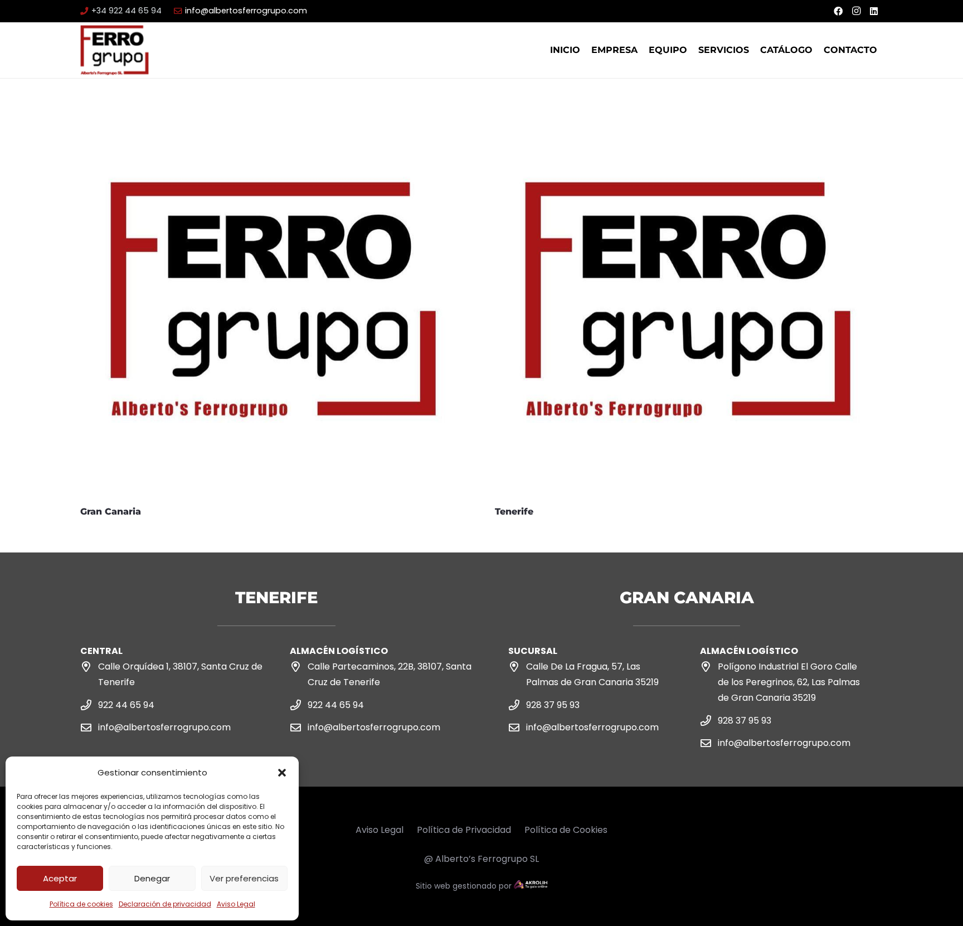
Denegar (152, 878)
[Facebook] (838, 11)
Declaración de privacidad (165, 904)
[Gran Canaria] (274, 121)
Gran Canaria (110, 511)
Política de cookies (81, 904)
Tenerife (514, 511)
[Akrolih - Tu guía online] (530, 885)
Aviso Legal (236, 904)
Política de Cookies (565, 829)
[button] (282, 772)
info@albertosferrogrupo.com (164, 727)
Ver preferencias (244, 878)
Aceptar (60, 878)
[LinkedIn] (874, 11)
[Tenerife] (689, 121)
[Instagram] (856, 11)
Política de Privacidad (464, 829)
